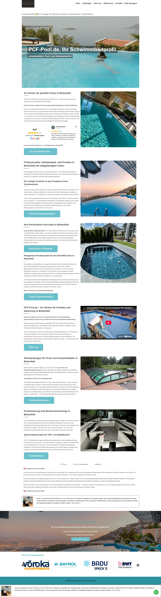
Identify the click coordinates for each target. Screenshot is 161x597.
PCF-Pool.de (63, 464)
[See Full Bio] (81, 503)
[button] (23, 565)
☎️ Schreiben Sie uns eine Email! (33, 468)
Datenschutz (86, 580)
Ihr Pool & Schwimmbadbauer (80, 464)
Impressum (78, 580)
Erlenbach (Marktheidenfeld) (41, 372)
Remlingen (58, 370)
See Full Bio (76, 503)
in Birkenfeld (98, 464)
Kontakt (93, 580)
